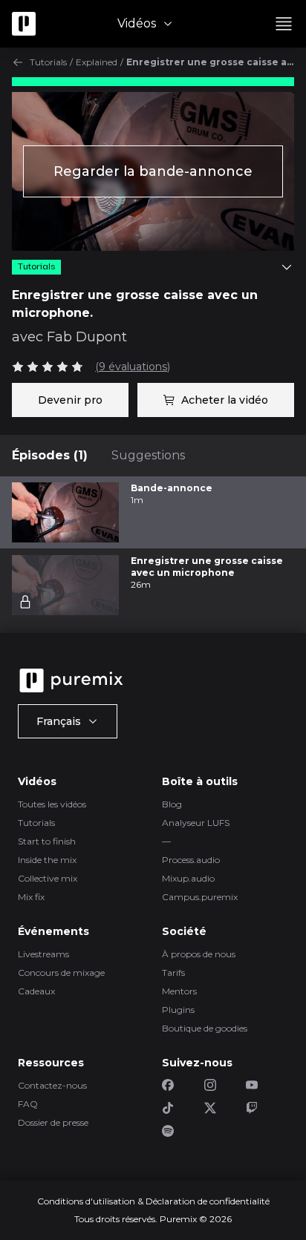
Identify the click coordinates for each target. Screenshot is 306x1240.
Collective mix (47, 878)
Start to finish (47, 841)
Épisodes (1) (50, 455)
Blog (172, 804)
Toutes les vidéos (52, 804)
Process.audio (191, 859)
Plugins (178, 1009)
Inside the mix (47, 859)
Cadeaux (36, 991)
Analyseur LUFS (196, 822)
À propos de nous (198, 953)
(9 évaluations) (132, 366)
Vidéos (136, 23)
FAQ (28, 1103)
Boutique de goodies (204, 1028)
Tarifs (173, 972)
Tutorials (48, 62)
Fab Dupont (87, 337)
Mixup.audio (188, 878)
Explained (96, 62)
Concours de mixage (61, 972)
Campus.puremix (200, 896)
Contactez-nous (52, 1085)
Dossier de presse (53, 1122)
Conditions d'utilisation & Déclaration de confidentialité (153, 1201)
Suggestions (148, 455)
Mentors (179, 991)
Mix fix (31, 896)
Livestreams (43, 953)
